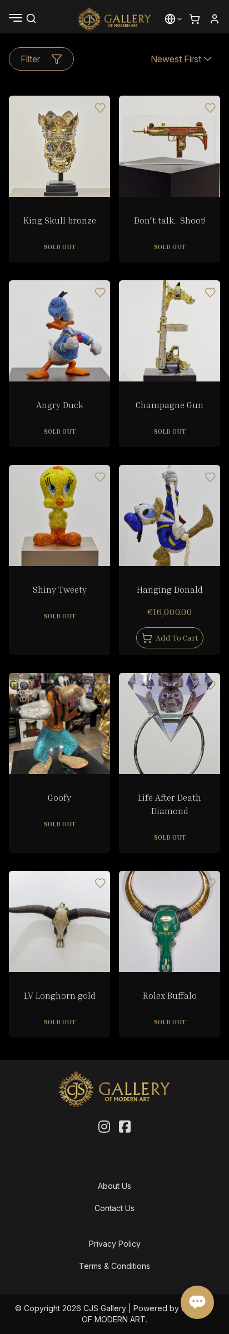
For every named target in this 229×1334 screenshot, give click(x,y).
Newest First (176, 59)
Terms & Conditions (114, 1266)
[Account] (214, 18)
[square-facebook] (125, 1127)
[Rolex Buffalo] (169, 921)
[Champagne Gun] (169, 330)
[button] (170, 18)
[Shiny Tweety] (59, 515)
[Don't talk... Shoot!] (169, 146)
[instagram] (104, 1127)
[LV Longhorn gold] (59, 921)
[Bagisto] (114, 19)
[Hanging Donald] (169, 515)
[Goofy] (59, 723)
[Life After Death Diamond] (169, 723)
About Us (114, 1186)
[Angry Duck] (59, 330)
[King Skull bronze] (59, 146)
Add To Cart (177, 637)
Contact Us (114, 1208)
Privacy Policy (115, 1243)
